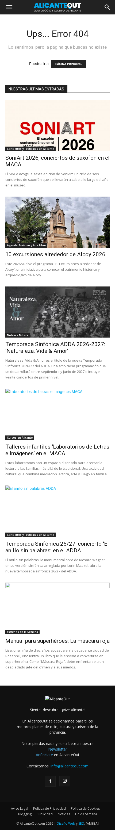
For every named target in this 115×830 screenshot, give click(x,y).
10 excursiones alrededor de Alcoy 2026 (55, 254)
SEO (81, 823)
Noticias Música (18, 335)
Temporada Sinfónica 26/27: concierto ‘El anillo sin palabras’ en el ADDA (57, 547)
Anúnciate (44, 754)
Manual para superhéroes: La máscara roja (57, 641)
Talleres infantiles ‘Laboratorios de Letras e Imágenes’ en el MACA (57, 450)
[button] (9, 7)
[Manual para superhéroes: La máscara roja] (57, 608)
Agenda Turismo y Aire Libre (26, 245)
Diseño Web (66, 823)
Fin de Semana (86, 814)
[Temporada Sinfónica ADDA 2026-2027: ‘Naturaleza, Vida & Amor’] (57, 312)
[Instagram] (64, 781)
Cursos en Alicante (20, 437)
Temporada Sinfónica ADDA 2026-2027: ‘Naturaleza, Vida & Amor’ (55, 347)
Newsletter (57, 749)
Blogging (25, 814)
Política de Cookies (85, 808)
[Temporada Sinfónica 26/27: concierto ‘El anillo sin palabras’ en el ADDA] (57, 511)
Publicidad (45, 814)
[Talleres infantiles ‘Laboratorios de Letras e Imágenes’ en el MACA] (57, 414)
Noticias (64, 814)
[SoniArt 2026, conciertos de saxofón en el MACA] (57, 125)
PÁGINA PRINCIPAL (68, 64)
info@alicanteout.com (70, 765)
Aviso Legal (19, 808)
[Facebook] (50, 781)
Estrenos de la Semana (22, 632)
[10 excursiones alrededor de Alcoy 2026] (57, 222)
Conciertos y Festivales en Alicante (30, 149)
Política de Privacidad (49, 808)
